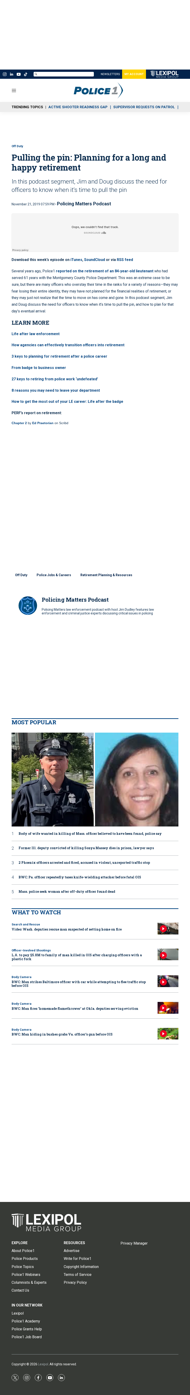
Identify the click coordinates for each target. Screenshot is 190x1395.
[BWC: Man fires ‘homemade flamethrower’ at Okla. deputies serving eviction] (168, 1008)
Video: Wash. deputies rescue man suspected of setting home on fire (67, 929)
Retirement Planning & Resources (106, 575)
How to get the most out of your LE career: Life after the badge (67, 401)
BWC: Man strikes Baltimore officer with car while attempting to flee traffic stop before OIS (79, 984)
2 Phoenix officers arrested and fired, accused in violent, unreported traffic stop (84, 863)
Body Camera (22, 977)
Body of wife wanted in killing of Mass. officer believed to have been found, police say (90, 834)
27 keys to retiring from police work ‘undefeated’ (55, 379)
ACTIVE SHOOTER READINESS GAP (78, 107)
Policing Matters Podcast (84, 204)
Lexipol (43, 1364)
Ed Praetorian (43, 423)
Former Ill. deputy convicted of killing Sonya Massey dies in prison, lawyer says (86, 848)
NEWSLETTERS (110, 74)
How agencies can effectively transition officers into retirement (68, 345)
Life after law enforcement (36, 334)
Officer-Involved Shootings (31, 950)
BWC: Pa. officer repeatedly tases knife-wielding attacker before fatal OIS (80, 877)
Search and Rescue (26, 924)
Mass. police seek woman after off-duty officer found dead (67, 892)
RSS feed (125, 259)
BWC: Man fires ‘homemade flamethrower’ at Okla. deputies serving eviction (75, 1008)
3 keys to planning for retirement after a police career (59, 356)
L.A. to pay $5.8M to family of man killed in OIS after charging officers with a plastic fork (77, 957)
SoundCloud (94, 259)
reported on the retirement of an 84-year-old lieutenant (104, 271)
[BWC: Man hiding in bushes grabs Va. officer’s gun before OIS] (168, 1034)
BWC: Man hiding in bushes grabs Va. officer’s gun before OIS (62, 1034)
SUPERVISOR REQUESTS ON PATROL (144, 107)
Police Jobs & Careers (54, 575)
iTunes (76, 259)
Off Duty (17, 146)
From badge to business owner (39, 367)
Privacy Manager (134, 1243)
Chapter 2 (19, 423)
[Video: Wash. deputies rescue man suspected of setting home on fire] (168, 928)
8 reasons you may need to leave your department (56, 390)
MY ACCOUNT (134, 74)
